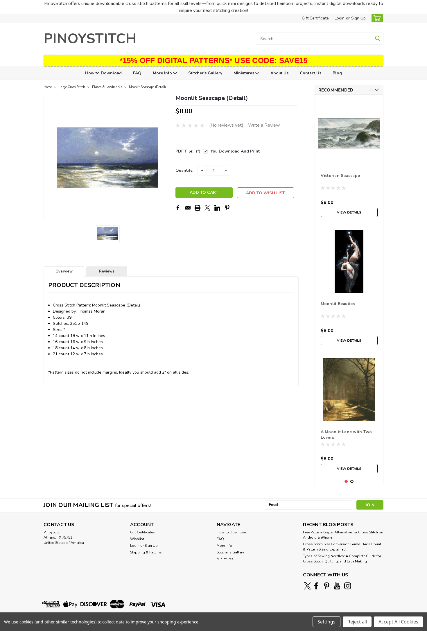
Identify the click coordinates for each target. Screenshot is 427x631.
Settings (326, 622)
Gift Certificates (142, 532)
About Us (279, 73)
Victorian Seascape (340, 175)
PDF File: (187, 151)
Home (48, 87)
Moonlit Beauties (338, 303)
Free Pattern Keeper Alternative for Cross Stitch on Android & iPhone (343, 535)
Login (340, 18)
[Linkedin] (217, 208)
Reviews (106, 271)
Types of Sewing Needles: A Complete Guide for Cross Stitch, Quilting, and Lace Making (342, 559)
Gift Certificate (315, 18)
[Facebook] (178, 208)
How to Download (103, 73)
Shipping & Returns (146, 552)
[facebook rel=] (316, 585)
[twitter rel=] (307, 585)
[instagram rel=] (347, 585)
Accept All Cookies (398, 622)
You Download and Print (235, 151)
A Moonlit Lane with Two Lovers (346, 434)
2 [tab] (352, 481)
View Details (349, 212)
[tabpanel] (349, 159)
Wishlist (137, 539)
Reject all (357, 622)
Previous (49, 157)
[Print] (197, 208)
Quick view (349, 160)
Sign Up (358, 18)
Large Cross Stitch (72, 87)
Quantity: (184, 170)
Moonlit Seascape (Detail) (147, 87)
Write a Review (264, 125)
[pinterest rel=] (326, 585)
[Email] (188, 208)
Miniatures (244, 73)
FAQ (137, 73)
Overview (64, 271)
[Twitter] (207, 208)
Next (166, 157)
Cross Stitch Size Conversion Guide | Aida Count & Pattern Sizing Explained (342, 547)
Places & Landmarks (107, 87)
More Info (163, 73)
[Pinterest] (227, 208)
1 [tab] (346, 481)
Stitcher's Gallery (205, 73)
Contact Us (310, 73)
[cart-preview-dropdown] (376, 18)
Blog (337, 73)
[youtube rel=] (337, 585)
